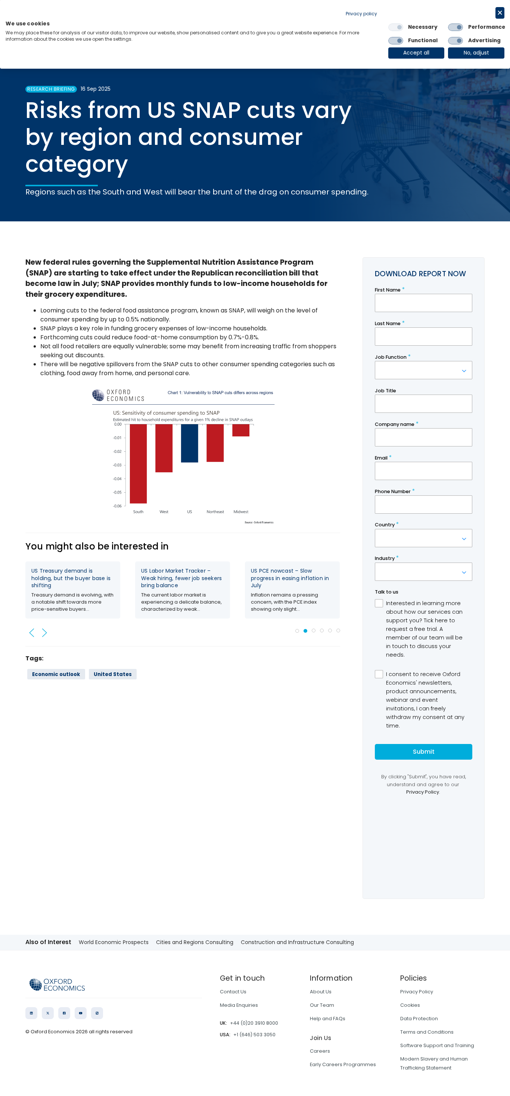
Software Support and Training (437, 1045)
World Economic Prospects (114, 942)
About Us (321, 991)
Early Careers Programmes (343, 1064)
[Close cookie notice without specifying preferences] (499, 13)
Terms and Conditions (427, 1032)
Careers (320, 1051)
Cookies (410, 1005)
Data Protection (419, 1018)
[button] (31, 632)
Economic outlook (56, 674)
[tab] (297, 631)
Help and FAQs (327, 1018)
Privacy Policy (416, 991)
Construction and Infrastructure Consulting (297, 942)
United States (113, 674)
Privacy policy (361, 13)
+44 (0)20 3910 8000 (254, 1023)
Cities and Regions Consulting (194, 942)
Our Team (322, 1005)
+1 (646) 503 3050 (254, 1034)
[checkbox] (395, 27)
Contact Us (233, 991)
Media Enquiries (239, 1005)
